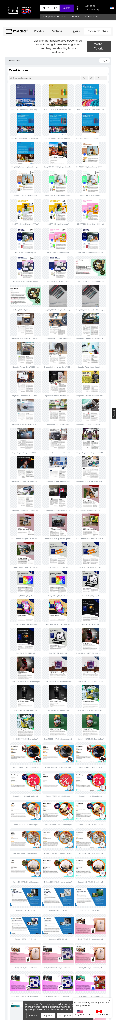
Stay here (80, 1014)
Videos (57, 31)
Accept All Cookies (69, 1015)
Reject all (48, 1015)
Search (66, 8)
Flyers (75, 31)
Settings (33, 1015)
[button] (46, 8)
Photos (39, 31)
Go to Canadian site (99, 1014)
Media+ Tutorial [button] (99, 46)
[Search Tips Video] (77, 8)
